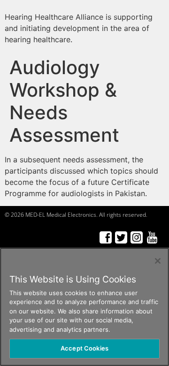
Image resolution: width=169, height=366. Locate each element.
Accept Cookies (84, 348)
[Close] (157, 261)
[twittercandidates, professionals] (121, 237)
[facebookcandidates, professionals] (105, 237)
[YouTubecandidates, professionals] (152, 237)
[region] (84, 307)
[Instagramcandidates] (136, 237)
